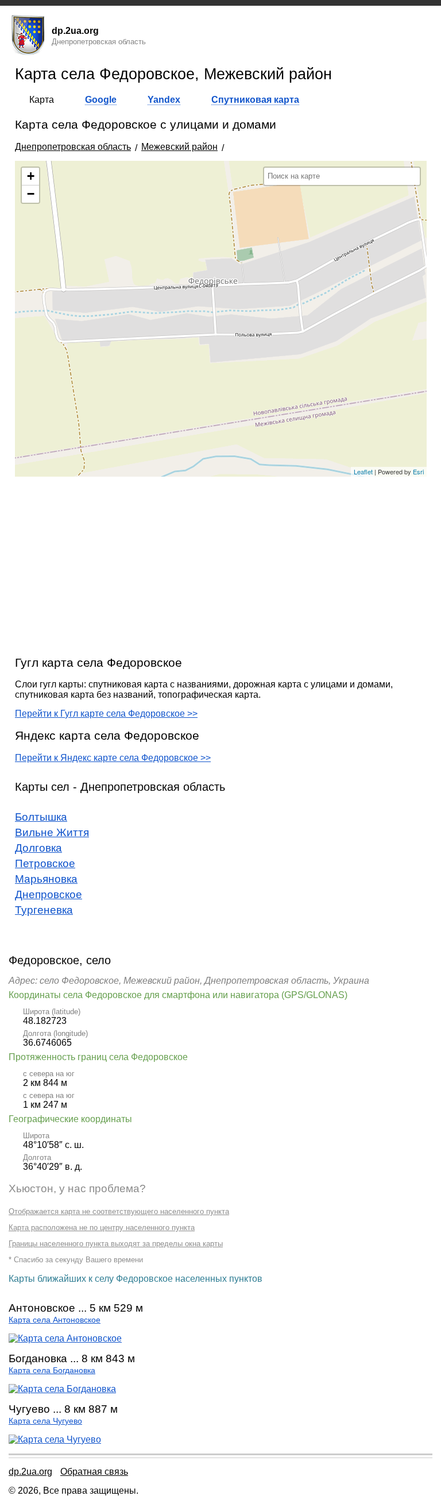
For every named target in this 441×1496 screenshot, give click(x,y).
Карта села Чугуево (45, 1421)
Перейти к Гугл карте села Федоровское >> (106, 713)
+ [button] (30, 176)
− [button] (30, 194)
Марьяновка (46, 879)
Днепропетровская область (73, 147)
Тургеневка (44, 910)
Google (101, 100)
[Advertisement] (221, 565)
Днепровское (48, 894)
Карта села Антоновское (54, 1320)
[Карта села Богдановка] (62, 1389)
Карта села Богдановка (52, 1370)
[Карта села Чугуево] (55, 1439)
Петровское (45, 863)
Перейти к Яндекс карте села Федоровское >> (113, 758)
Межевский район (179, 147)
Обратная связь (94, 1471)
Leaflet (363, 471)
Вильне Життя (52, 832)
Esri (418, 471)
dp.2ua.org (30, 1471)
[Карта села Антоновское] (65, 1338)
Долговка (38, 848)
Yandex (164, 100)
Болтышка (41, 817)
